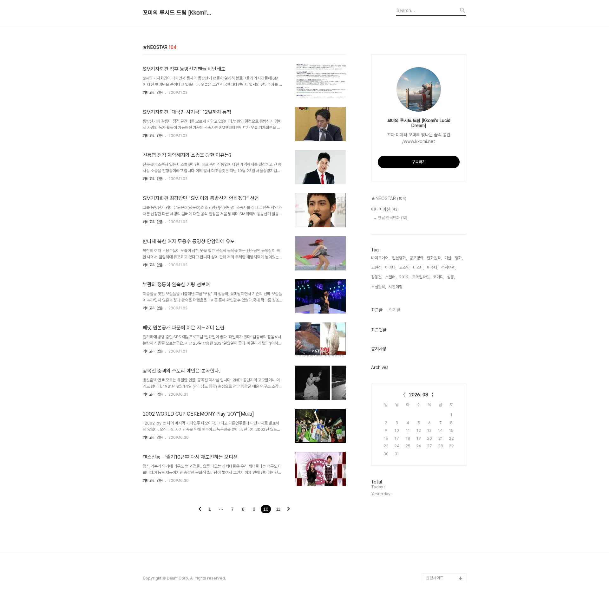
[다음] (288, 509)
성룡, (451, 277)
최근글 (377, 310)
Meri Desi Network (444, 486)
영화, (459, 258)
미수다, (432, 267)
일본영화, (399, 258)
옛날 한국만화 (392, 217)
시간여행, (396, 286)
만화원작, (434, 258)
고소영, (404, 267)
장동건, (377, 277)
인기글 (394, 310)
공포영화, (416, 258)
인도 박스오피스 (439, 507)
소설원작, (378, 286)
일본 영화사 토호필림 (443, 557)
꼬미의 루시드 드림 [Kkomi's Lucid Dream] (178, 13)
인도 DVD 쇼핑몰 (440, 537)
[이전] (200, 509)
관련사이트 (434, 577)
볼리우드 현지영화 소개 (444, 517)
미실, (448, 258)
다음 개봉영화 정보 (441, 527)
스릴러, (390, 277)
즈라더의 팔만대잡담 (442, 497)
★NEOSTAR (388, 198)
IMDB (431, 547)
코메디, (438, 277)
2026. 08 (418, 395)
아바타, (390, 267)
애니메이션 (385, 209)
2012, (404, 277)
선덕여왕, (448, 267)
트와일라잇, (421, 277)
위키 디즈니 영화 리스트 (445, 568)
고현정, (377, 267)
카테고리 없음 (153, 92)
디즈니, (418, 267)
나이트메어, (380, 258)
